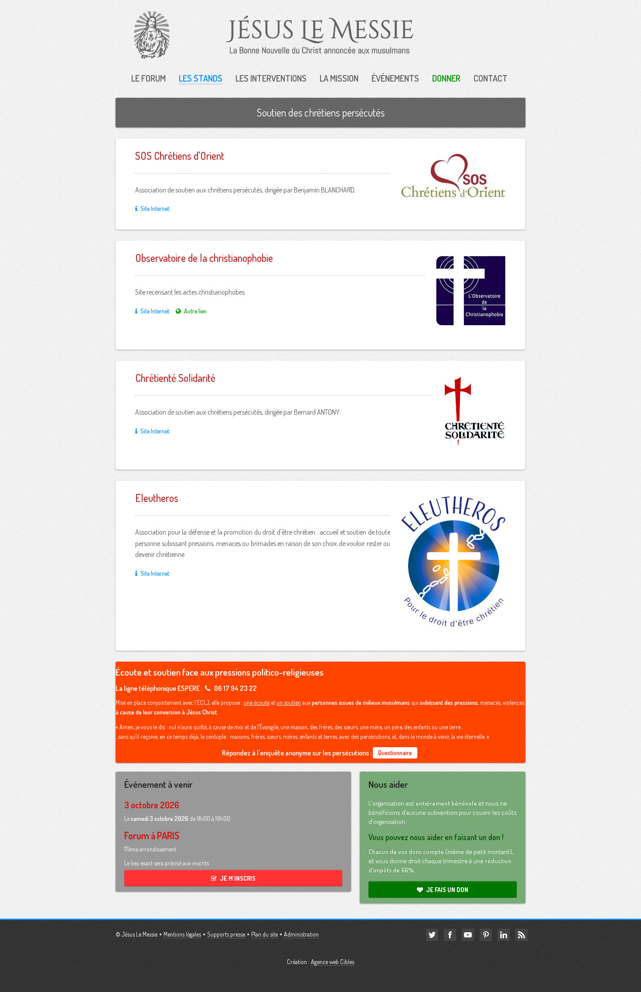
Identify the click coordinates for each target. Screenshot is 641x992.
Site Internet (154, 208)
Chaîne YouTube (468, 935)
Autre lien (195, 311)
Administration (301, 934)
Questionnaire (395, 752)
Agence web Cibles (332, 961)
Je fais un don (447, 889)
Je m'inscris (238, 878)
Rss (521, 935)
